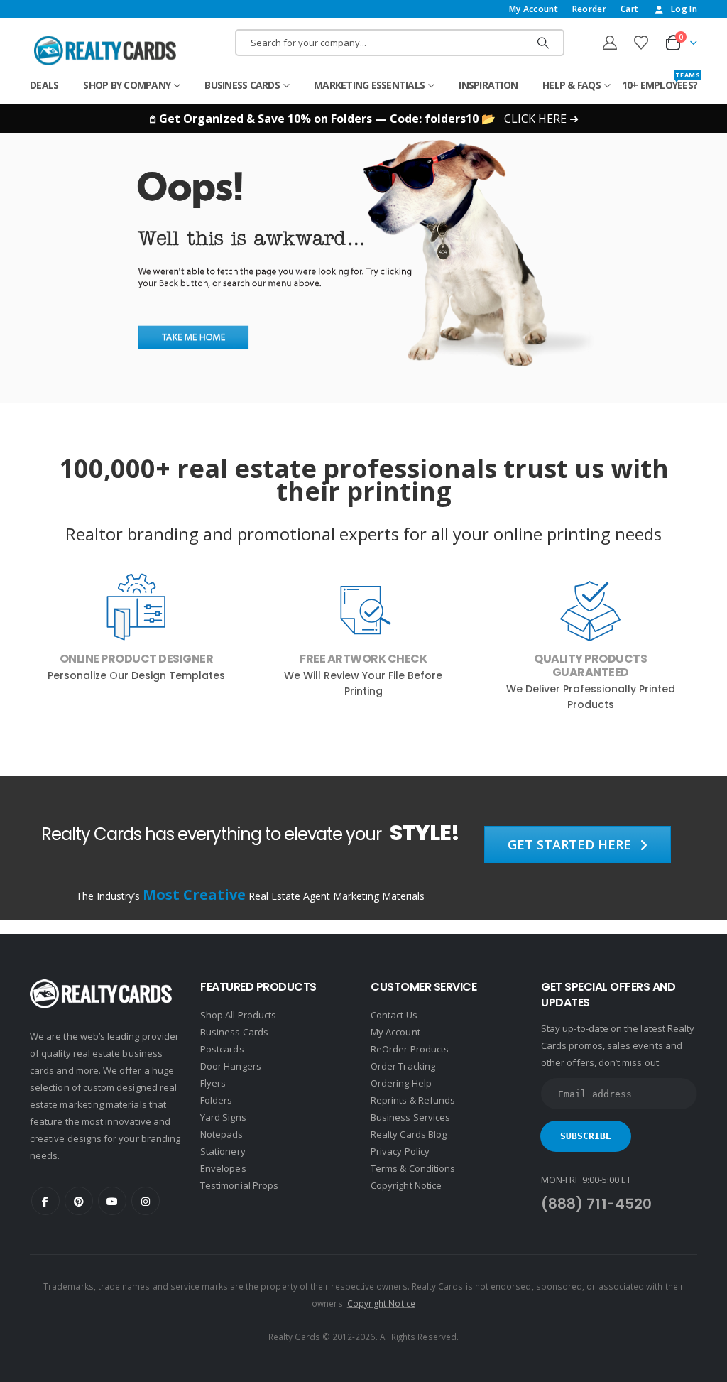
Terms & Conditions (413, 1168)
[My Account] (609, 42)
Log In (684, 9)
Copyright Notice (406, 1185)
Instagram (145, 1201)
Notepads (222, 1134)
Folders (216, 1100)
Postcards (222, 1049)
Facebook (45, 1201)
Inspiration (488, 85)
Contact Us (394, 1014)
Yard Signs (223, 1117)
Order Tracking (403, 1066)
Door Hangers (230, 1066)
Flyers (213, 1083)
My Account (533, 9)
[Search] (543, 43)
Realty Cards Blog (409, 1134)
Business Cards (242, 85)
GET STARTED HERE (571, 844)
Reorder (589, 9)
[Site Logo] (105, 50)
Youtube (112, 1201)
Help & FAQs (571, 85)
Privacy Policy (400, 1151)
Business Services (410, 1117)
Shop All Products (238, 1014)
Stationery (223, 1151)
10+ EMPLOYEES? (660, 81)
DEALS (44, 85)
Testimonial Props (239, 1185)
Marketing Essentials (369, 85)
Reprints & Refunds (413, 1100)
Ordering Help (401, 1083)
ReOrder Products (410, 1049)
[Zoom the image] (364, 141)
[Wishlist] (641, 42)
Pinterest (79, 1201)
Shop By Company (126, 85)
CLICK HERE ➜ (541, 118)
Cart (629, 9)
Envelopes (223, 1168)
